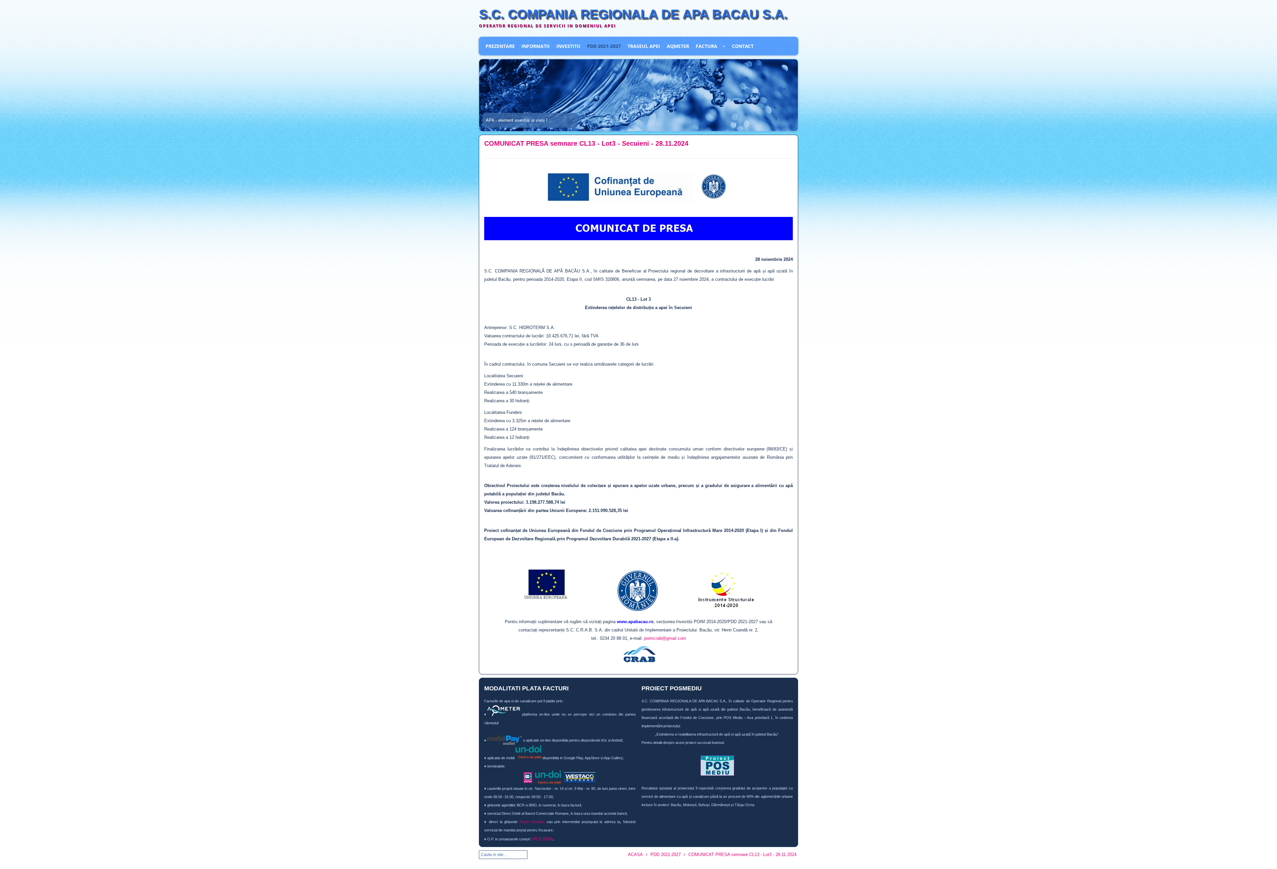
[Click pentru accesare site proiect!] (717, 765)
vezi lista (542, 838)
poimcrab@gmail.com (665, 638)
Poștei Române (532, 822)
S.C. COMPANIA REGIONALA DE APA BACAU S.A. (633, 14)
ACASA (635, 854)
